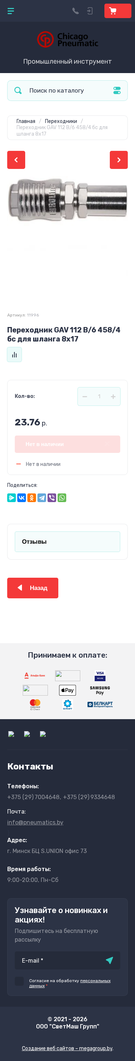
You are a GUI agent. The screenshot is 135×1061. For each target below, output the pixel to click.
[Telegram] (41, 497)
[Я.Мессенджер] (11, 497)
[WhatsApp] (62, 497)
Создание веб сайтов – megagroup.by (67, 1048)
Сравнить (14, 354)
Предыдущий (16, 160)
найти (18, 90)
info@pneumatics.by (35, 822)
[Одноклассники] (31, 497)
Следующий (119, 160)
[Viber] (52, 497)
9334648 (89, 797)
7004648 (33, 797)
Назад (39, 588)
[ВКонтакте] (21, 497)
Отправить (109, 960)
